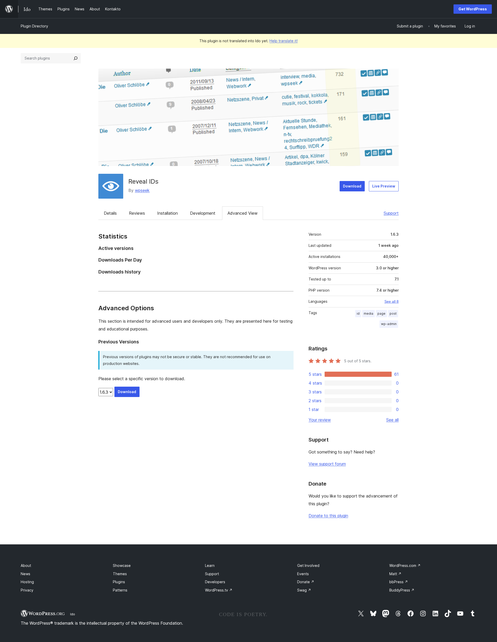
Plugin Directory (34, 26)
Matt (395, 574)
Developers (215, 582)
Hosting (27, 582)
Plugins (119, 582)
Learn (210, 565)
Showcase (122, 565)
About (26, 565)
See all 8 (391, 301)
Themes (120, 574)
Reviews (137, 213)
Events (303, 574)
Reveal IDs (143, 181)
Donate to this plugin (328, 515)
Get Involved (308, 565)
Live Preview (383, 186)
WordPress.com (405, 565)
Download (352, 186)
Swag (304, 590)
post (393, 313)
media (368, 313)
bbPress (398, 582)
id (358, 313)
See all (392, 419)
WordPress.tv (218, 590)
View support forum (327, 463)
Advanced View (243, 213)
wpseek (142, 190)
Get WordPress (472, 9)
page (381, 313)
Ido (72, 614)
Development (202, 213)
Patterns (120, 590)
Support (391, 213)
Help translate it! (283, 41)
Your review (320, 419)
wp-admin (389, 324)
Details (110, 213)
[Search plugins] (75, 58)
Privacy (27, 590)
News (25, 574)
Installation (167, 213)
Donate (305, 582)
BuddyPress (401, 590)
